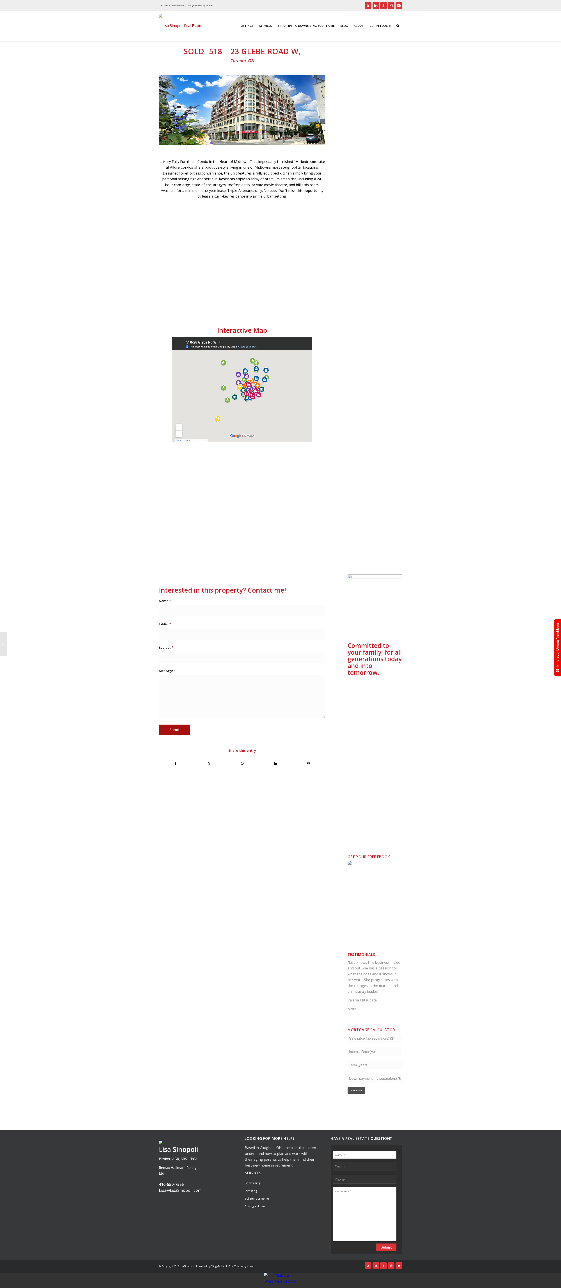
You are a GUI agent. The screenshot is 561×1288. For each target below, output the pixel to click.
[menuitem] (247, 25)
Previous (168, 258)
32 (270, 301)
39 (294, 301)
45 (315, 301)
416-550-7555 (176, 5)
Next (315, 258)
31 (266, 301)
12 (200, 301)
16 (214, 301)
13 (203, 301)
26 (249, 301)
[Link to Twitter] (368, 5)
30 (263, 301)
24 (242, 301)
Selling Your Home (257, 1199)
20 (228, 301)
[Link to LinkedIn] (376, 5)
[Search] (398, 25)
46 (319, 301)
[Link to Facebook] (383, 5)
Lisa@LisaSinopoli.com (180, 1190)
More (352, 1009)
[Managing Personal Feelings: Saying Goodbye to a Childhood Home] (3, 644)
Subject (166, 647)
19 (224, 301)
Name (165, 601)
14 (207, 301)
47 (322, 301)
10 (193, 301)
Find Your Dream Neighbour (557, 645)
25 (245, 301)
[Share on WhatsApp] (242, 763)
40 (298, 301)
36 (284, 301)
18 (221, 301)
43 (308, 301)
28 (256, 301)
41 (301, 301)
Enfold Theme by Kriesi (240, 1266)
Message (167, 670)
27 (252, 301)
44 (312, 301)
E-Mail (165, 624)
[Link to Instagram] (391, 5)
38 (291, 301)
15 (210, 301)
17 (217, 301)
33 (273, 301)
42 (305, 301)
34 (277, 301)
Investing (251, 1191)
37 (287, 301)
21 (231, 301)
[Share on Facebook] (175, 763)
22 (235, 301)
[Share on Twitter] (209, 763)
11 (196, 301)
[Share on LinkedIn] (275, 763)
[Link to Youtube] (399, 5)
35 (280, 301)
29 (259, 301)
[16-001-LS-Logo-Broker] (180, 25)
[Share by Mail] (308, 763)
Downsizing (252, 1183)
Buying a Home (255, 1206)
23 (238, 301)
